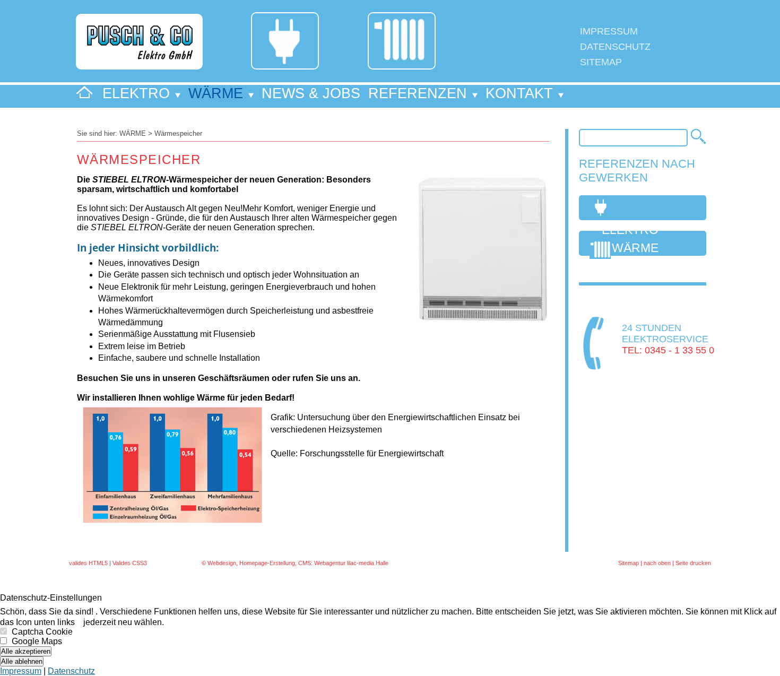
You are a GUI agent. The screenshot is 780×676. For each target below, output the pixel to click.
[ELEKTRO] (647, 207)
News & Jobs (311, 93)
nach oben (657, 563)
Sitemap (601, 62)
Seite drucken (693, 563)
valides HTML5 (88, 563)
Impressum (609, 31)
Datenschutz (615, 46)
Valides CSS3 (129, 563)
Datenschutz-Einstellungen (51, 597)
